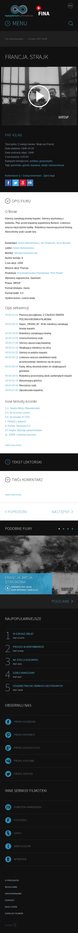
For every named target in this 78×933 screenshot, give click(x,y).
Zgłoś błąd (49, 175)
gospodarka (45, 161)
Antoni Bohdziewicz (28, 243)
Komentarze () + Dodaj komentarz (23, 175)
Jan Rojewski (47, 243)
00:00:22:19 (11, 347)
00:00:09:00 (11, 333)
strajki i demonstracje (52, 165)
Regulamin (11, 887)
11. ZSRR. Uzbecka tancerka (20, 434)
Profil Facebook (25, 721)
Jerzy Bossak (63, 243)
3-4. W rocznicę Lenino (17, 412)
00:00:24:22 (11, 352)
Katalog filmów (14, 913)
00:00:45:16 (11, 385)
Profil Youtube (24, 761)
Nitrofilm (20, 859)
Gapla (17, 833)
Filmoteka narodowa (27, 807)
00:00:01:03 (11, 315)
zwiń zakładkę (13, 445)
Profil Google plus (27, 747)
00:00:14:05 (11, 338)
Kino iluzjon (22, 846)
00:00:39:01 (11, 375)
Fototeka (20, 820)
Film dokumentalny (14, 39)
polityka (34, 161)
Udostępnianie (13, 894)
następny (61, 511)
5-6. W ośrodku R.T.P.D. (17, 417)
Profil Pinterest (24, 734)
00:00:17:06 (11, 343)
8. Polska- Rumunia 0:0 (17, 426)
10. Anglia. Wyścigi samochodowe (23, 430)
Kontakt (9, 900)
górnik (26, 165)
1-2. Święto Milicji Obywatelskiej (22, 408)
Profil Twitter (23, 774)
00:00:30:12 (11, 357)
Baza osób (11, 907)
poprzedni (17, 511)
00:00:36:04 (11, 366)
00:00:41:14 (11, 380)
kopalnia (35, 165)
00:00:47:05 (11, 390)
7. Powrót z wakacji (15, 421)
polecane (60, 601)
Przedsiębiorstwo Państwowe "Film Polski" (40, 273)
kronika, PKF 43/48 (37, 39)
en (70, 6)
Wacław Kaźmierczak (25, 253)
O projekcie (12, 880)
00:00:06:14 (11, 324)
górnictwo (16, 165)
